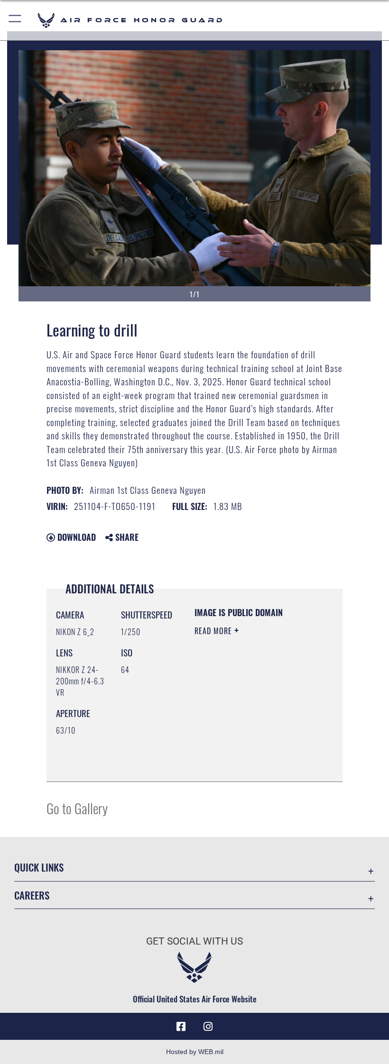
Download (75, 537)
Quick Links (39, 867)
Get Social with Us (194, 941)
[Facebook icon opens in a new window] (181, 1026)
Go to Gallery (77, 808)
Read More (214, 631)
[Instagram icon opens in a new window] (208, 1026)
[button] (15, 20)
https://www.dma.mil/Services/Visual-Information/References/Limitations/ (252, 764)
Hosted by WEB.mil (194, 1051)
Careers (31, 895)
